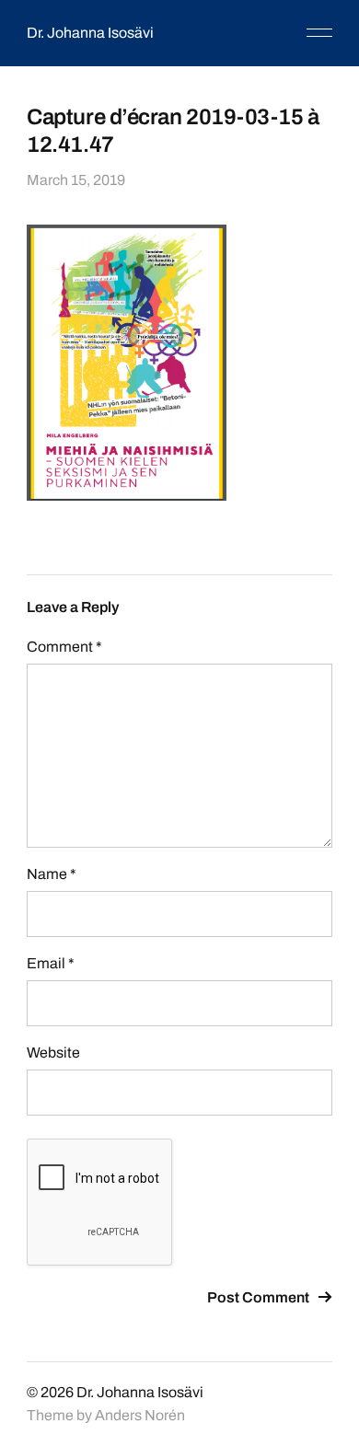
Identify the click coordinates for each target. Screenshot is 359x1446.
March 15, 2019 (76, 180)
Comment (64, 646)
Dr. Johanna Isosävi (90, 32)
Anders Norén (140, 1415)
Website (53, 1052)
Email (51, 963)
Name (51, 874)
